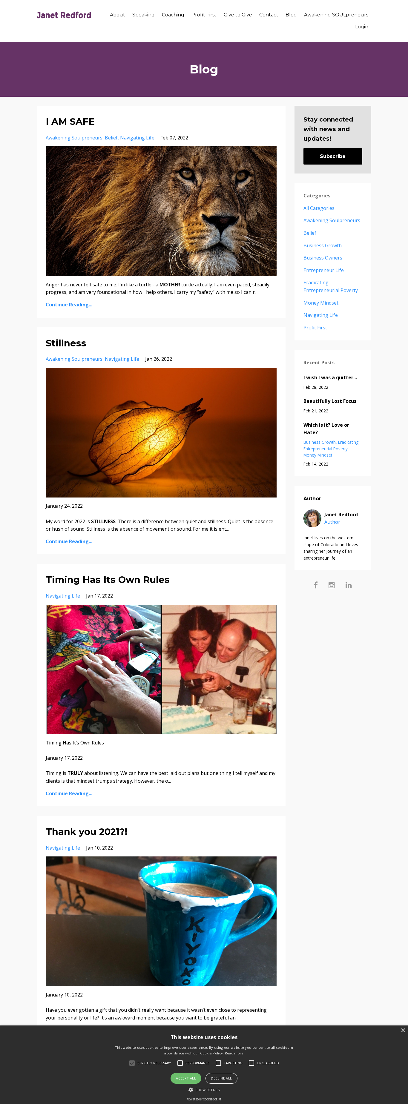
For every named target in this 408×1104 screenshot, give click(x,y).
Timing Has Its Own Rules (108, 579)
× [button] (403, 1030)
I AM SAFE (70, 121)
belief (111, 137)
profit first (315, 327)
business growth (322, 245)
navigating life (137, 137)
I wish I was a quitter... (330, 377)
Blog (291, 15)
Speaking (143, 15)
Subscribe (333, 156)
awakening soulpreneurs (74, 137)
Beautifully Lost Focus (329, 401)
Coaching (173, 15)
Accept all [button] (186, 1078)
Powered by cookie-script (204, 1099)
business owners (322, 257)
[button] (203, 1090)
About (117, 15)
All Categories (319, 208)
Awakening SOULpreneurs (336, 15)
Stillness (66, 343)
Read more (234, 1053)
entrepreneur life (323, 270)
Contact (268, 15)
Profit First (204, 15)
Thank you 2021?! (86, 831)
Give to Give (238, 15)
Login (361, 27)
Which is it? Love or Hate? (326, 429)
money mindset (320, 303)
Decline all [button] (221, 1078)
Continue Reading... (69, 304)
